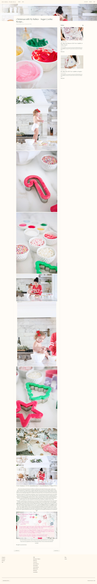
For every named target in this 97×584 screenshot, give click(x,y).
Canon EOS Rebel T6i (44, 485)
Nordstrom (22, 485)
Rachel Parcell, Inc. (91, 580)
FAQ (34, 557)
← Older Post (17, 550)
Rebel (52, 504)
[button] (23, 2)
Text (2, 562)
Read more (62, 51)
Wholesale (35, 570)
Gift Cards (35, 560)
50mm (52, 485)
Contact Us (35, 562)
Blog (65, 557)
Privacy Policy (35, 565)
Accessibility (35, 572)
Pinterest (3, 560)
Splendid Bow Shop (34, 485)
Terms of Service (36, 567)
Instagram (3, 557)
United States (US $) (6, 580)
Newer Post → (56, 550)
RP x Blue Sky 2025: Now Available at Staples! (71, 71)
